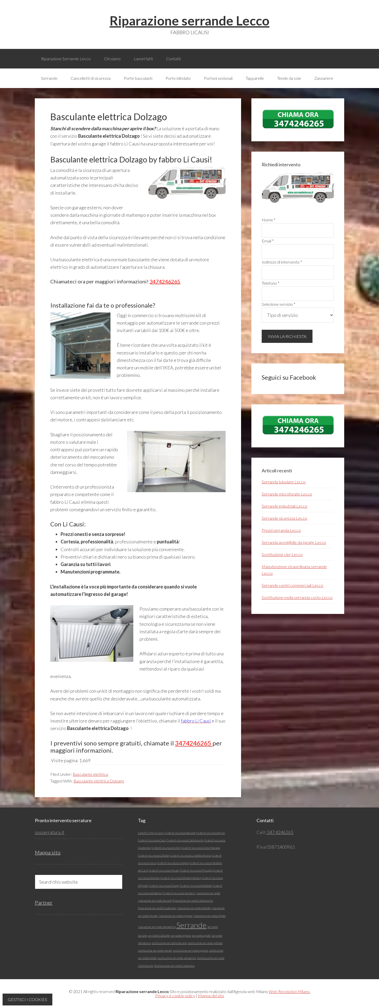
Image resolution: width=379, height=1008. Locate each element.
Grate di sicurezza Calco (152, 840)
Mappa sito (48, 852)
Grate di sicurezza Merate (164, 870)
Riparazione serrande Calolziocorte (192, 900)
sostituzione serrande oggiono (190, 950)
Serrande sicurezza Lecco (284, 518)
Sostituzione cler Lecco (282, 554)
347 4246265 (279, 832)
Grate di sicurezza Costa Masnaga (200, 847)
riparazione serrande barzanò (155, 900)
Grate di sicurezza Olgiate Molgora (180, 878)
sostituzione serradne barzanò (169, 943)
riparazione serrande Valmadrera (157, 926)
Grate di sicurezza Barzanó (180, 833)
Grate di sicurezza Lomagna (173, 863)
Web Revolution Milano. (289, 991)
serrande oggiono (181, 935)
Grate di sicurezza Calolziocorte (185, 840)
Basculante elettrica (90, 774)
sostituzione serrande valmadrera (177, 958)
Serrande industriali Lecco (284, 505)
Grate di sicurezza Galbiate (153, 855)
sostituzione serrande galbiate (205, 943)
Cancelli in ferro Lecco (151, 833)
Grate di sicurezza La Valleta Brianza (190, 855)
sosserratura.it (49, 832)
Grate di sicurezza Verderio (179, 893)
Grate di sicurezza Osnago (164, 885)
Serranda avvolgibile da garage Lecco (294, 542)
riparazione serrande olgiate (209, 915)
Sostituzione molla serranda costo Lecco (297, 597)
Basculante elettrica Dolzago (98, 780)
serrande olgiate (201, 935)
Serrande (191, 924)
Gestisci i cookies (27, 999)
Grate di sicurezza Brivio (210, 833)
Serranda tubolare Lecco (284, 481)
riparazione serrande (208, 893)
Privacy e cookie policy (175, 995)
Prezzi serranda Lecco (281, 530)
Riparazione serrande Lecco (189, 20)
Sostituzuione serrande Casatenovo (174, 965)
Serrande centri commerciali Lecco (292, 585)
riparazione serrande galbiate (194, 908)
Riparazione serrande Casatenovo (157, 908)
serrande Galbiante (159, 935)
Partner (44, 902)
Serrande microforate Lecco (287, 493)
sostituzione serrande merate (155, 950)
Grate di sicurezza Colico (166, 847)
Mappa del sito (211, 995)
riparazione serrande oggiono (175, 915)
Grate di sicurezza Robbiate (196, 885)
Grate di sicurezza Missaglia (196, 870)
